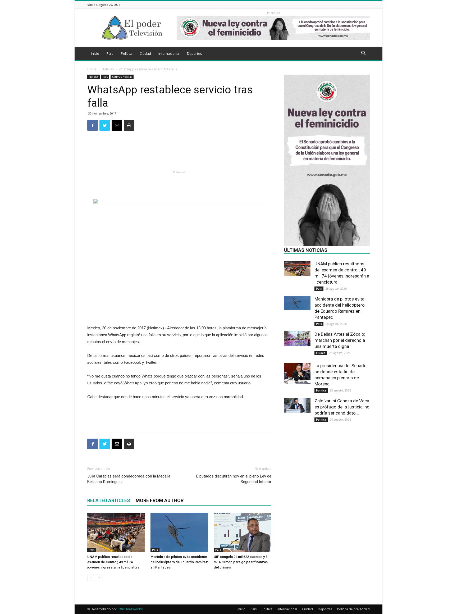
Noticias (108, 69)
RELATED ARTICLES (108, 500)
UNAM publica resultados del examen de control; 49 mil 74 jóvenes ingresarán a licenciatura (113, 562)
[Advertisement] (179, 155)
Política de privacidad (353, 609)
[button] (363, 53)
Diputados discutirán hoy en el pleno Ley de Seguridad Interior (233, 479)
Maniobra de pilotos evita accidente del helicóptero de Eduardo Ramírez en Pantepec (179, 562)
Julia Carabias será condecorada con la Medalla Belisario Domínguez (128, 479)
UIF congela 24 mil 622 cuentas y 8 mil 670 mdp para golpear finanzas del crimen (241, 562)
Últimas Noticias (122, 77)
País (110, 53)
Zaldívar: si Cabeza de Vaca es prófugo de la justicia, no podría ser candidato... (341, 407)
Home (92, 69)
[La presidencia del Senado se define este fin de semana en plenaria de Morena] (297, 373)
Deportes (194, 53)
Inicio (95, 53)
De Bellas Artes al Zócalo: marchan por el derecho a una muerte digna (339, 340)
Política (126, 53)
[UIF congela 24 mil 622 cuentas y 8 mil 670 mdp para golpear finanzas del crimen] (242, 532)
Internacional (169, 53)
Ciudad (145, 53)
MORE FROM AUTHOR (160, 500)
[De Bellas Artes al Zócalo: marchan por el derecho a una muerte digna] (297, 338)
